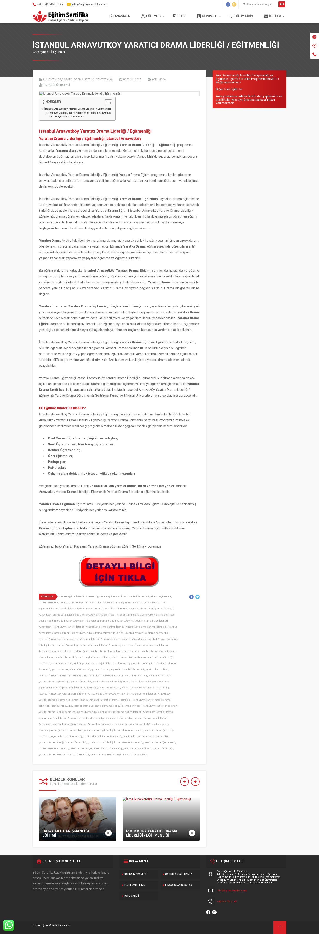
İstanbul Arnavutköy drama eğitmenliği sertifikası (118, 639)
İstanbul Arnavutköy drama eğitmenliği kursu (64, 639)
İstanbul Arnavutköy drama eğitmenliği (146, 633)
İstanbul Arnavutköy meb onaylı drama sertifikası (82, 657)
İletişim (275, 16)
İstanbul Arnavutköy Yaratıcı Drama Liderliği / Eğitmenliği (77, 108)
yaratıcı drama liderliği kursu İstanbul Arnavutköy (115, 742)
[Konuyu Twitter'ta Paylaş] (197, 597)
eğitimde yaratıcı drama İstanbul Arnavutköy (105, 620)
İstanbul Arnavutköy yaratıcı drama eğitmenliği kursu (99, 681)
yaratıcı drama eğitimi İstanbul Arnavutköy (76, 724)
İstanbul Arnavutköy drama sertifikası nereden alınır (128, 645)
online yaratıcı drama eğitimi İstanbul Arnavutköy (127, 712)
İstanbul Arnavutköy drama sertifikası (77, 645)
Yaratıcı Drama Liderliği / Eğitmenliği (87, 79)
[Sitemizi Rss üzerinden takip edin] (234, 4)
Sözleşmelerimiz (135, 885)
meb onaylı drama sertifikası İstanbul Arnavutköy (136, 706)
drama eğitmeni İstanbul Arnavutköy (91, 602)
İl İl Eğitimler (57, 52)
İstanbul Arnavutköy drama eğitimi (95, 626)
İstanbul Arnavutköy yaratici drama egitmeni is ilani (137, 663)
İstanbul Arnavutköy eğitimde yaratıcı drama (115, 651)
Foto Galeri (131, 895)
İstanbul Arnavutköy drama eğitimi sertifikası (141, 626)
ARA (282, 4)
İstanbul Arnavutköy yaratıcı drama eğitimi (62, 675)
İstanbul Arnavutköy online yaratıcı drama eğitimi (79, 663)
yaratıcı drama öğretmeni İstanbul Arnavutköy (96, 748)
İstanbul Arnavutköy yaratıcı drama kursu (97, 687)
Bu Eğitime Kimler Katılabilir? (69, 116)
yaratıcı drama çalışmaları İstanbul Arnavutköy (108, 718)
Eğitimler (153, 16)
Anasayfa (122, 16)
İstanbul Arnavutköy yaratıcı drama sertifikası (105, 699)
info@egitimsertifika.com (232, 890)
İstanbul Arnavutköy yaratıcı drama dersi (145, 669)
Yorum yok (159, 79)
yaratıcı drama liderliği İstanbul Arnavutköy (63, 742)
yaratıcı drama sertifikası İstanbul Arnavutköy (148, 748)
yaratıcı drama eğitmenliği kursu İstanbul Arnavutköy (113, 730)
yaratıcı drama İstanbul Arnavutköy (103, 736)
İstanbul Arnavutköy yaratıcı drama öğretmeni (121, 693)
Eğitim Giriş (243, 16)
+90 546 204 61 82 (227, 901)
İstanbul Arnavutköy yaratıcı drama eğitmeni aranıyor (117, 675)
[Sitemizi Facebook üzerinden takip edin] (228, 4)
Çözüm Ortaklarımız (178, 874)
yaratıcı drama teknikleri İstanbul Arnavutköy (64, 754)
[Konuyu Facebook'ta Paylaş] (191, 597)
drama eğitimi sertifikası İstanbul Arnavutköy (125, 596)
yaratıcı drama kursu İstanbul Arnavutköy (147, 736)
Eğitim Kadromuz (135, 874)
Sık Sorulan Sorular (178, 885)
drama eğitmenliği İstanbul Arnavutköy (135, 602)
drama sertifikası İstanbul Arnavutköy (74, 614)
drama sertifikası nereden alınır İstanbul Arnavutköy (125, 614)
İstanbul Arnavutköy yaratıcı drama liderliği (145, 687)
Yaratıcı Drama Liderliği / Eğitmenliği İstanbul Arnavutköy (80, 112)
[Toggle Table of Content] (106, 103)
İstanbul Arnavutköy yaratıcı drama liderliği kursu (66, 693)
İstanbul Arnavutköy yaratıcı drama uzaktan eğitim (79, 706)
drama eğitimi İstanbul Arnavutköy (79, 596)
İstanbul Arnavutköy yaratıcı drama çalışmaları (95, 669)
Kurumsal (210, 16)
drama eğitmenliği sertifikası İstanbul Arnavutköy (110, 608)
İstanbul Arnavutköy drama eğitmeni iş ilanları (97, 633)
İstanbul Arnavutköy (64, 626)
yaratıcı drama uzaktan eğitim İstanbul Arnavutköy (118, 754)
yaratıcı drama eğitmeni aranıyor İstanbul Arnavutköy (131, 724)
